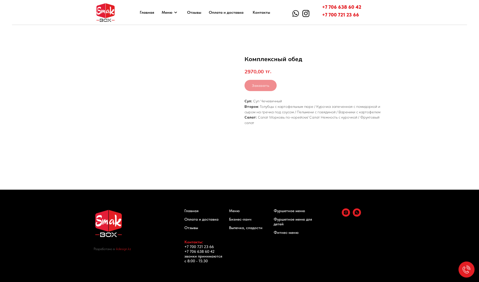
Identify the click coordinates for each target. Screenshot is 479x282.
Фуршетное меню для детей (293, 221)
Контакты (261, 12)
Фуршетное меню (289, 210)
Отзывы (194, 12)
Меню (167, 12)
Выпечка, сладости (245, 227)
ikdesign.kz (123, 249)
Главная (147, 12)
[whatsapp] (357, 215)
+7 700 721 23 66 (340, 15)
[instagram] (346, 215)
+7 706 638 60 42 (341, 7)
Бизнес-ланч (240, 219)
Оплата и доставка (226, 12)
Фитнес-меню (286, 232)
